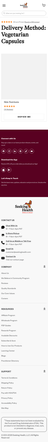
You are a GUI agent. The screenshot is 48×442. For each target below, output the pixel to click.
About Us (5, 273)
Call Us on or (18, 241)
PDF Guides (6, 325)
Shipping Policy (7, 383)
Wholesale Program (9, 320)
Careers (4, 298)
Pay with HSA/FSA (8, 393)
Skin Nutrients (11, 102)
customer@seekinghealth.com (18, 252)
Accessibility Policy (9, 403)
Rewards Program (8, 330)
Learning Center (8, 350)
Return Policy (6, 388)
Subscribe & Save (8, 340)
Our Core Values (8, 293)
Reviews (4, 283)
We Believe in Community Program (15, 278)
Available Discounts (9, 335)
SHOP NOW (24, 117)
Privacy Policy (7, 398)
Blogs (3, 356)
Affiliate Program (8, 315)
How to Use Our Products (11, 345)
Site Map (4, 408)
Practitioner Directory (10, 361)
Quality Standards (8, 288)
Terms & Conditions (9, 378)
